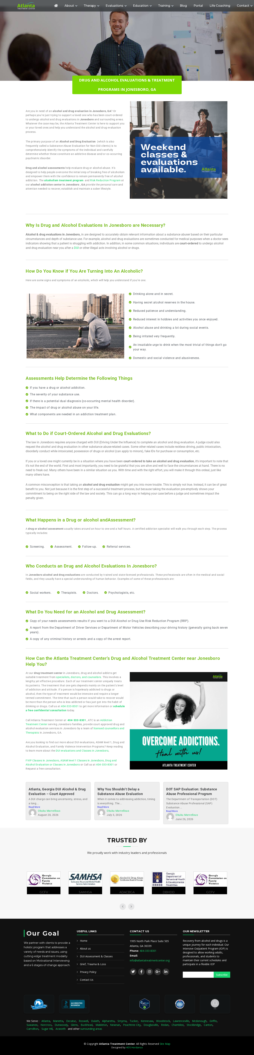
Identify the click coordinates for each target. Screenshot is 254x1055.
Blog (183, 5)
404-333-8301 (70, 706)
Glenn (74, 1025)
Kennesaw (147, 1021)
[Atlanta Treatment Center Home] (33, 5)
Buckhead (87, 1025)
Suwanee (32, 1025)
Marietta (58, 1021)
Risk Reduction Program (105, 180)
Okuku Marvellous (49, 810)
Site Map (165, 1044)
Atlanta (45, 1021)
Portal (198, 5)
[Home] (56, 5)
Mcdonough (199, 1021)
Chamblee (178, 1025)
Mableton (101, 1025)
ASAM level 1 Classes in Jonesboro (82, 760)
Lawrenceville (181, 1021)
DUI (76, 248)
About (69, 5)
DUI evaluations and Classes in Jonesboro (82, 750)
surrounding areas (91, 1028)
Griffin (213, 1021)
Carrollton (32, 1028)
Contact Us (86, 979)
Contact (243, 5)
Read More (34, 807)
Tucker (134, 1021)
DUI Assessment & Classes (96, 956)
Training (164, 5)
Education (140, 5)
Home (83, 940)
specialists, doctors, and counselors (78, 677)
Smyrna (122, 1021)
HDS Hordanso (134, 1047)
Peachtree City (132, 1025)
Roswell (83, 1021)
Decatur (71, 1021)
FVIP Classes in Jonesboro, (43, 760)
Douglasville (151, 1025)
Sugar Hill (47, 1028)
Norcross (46, 1025)
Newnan (115, 1025)
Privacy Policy (88, 972)
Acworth (61, 1028)
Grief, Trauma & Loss (93, 964)
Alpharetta (108, 1021)
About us (85, 948)
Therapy (90, 5)
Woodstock (163, 1021)
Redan (165, 1025)
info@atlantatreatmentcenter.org (150, 960)
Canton (208, 1025)
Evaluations (114, 5)
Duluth (95, 1021)
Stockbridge (194, 1025)
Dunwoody (61, 1025)
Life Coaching (220, 5)
